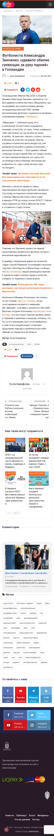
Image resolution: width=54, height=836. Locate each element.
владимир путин (10, 613)
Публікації (21, 815)
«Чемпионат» (46, 42)
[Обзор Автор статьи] (27, 374)
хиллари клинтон (30, 662)
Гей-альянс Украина (25, 603)
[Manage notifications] (6, 829)
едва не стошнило (26, 301)
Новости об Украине (13, 49)
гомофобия (8, 618)
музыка (6, 638)
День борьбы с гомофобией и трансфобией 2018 (27, 573)
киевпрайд (15, 628)
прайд (36, 643)
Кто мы (36, 819)
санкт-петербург (29, 653)
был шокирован (14, 271)
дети (18, 618)
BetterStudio (34, 832)
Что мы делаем (22, 819)
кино (26, 628)
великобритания (10, 608)
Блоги (32, 815)
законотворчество (27, 623)
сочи (42, 653)
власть (23, 613)
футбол (37, 344)
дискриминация (30, 618)
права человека (23, 643)
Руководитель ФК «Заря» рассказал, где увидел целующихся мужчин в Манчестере (27, 288)
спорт (29, 344)
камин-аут (42, 623)
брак (47, 603)
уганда (6, 662)
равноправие (34, 648)
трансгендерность (32, 657)
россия (17, 653)
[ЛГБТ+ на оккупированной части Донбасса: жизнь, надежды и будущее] (15, 445)
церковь (44, 662)
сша (20, 657)
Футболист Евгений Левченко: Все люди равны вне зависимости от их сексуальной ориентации (26, 177)
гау (41, 613)
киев (5, 628)
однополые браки (30, 638)
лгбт (33, 628)
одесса (16, 638)
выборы (33, 613)
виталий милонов (28, 608)
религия (6, 653)
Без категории (37, 473)
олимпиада (8, 643)
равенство (21, 648)
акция (39, 603)
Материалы (43, 815)
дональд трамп (9, 623)
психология (8, 648)
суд (13, 657)
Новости (10, 439)
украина (16, 662)
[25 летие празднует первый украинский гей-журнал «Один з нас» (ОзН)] (39, 445)
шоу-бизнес (8, 667)
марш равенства (26, 633)
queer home (8, 603)
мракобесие (42, 633)
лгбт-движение (9, 633)
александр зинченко (16, 344)
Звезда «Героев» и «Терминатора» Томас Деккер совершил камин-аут (39, 411)
